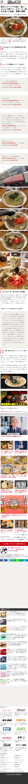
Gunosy (2, 755)
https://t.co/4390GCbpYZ (9, 125)
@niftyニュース (18, 762)
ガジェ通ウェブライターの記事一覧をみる (14, 543)
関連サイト (4, 707)
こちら (22, 554)
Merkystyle (17, 764)
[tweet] (9, 560)
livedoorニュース (18, 757)
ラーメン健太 (7, 41)
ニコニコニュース (19, 760)
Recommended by (18, 534)
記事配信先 (4, 753)
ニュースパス (18, 769)
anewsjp (15, 550)
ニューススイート (5, 769)
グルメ (3, 539)
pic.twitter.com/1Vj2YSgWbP (10, 83)
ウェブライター (10, 539)
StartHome (3, 771)
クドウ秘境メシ (20, 539)
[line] (17, 560)
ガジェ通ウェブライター (20, 14)
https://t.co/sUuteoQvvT (8, 158)
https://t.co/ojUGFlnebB (8, 143)
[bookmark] (24, 560)
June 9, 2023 (17, 87)
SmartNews (17, 755)
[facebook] (3, 560)
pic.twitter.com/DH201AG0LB (10, 100)
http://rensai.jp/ (20, 549)
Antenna (16, 766)
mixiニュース (3, 760)
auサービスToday (19, 771)
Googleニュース (4, 757)
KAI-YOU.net (3, 764)
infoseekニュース (5, 762)
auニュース (3, 766)
